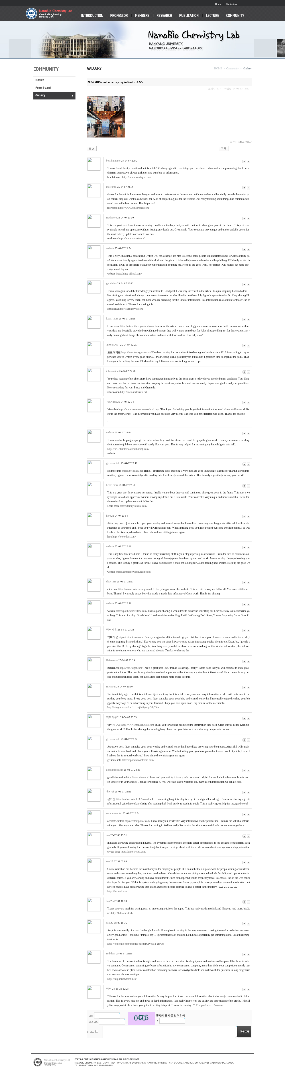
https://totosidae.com (137, 777)
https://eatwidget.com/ (131, 667)
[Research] (164, 17)
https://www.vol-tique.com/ (136, 177)
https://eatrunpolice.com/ (137, 820)
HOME (218, 68)
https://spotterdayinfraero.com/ (138, 760)
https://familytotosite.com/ (133, 505)
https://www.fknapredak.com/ (133, 207)
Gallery (40, 95)
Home (218, 4)
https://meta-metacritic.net (133, 392)
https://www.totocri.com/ (131, 238)
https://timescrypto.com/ (133, 851)
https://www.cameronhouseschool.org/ (138, 409)
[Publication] (189, 17)
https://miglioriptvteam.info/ (121, 978)
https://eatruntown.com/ (131, 637)
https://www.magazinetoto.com (137, 724)
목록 (223, 148)
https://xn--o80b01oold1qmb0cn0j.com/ (128, 449)
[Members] (142, 17)
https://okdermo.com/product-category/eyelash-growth (135, 943)
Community (232, 68)
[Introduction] (92, 17)
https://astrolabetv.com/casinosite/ (133, 571)
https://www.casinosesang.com (134, 589)
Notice (39, 80)
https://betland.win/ (117, 891)
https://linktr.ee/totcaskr (211, 1005)
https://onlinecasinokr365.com (132, 799)
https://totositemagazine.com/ (136, 352)
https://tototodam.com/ (124, 536)
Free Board (43, 88)
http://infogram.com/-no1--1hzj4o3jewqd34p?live (133, 707)
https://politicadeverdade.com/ (131, 610)
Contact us (231, 4)
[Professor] (119, 17)
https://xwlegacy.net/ (132, 470)
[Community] (235, 17)
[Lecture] (212, 17)
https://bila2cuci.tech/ (122, 913)
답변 (91, 148)
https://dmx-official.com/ (129, 273)
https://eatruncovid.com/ (130, 308)
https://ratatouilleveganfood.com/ (137, 326)
